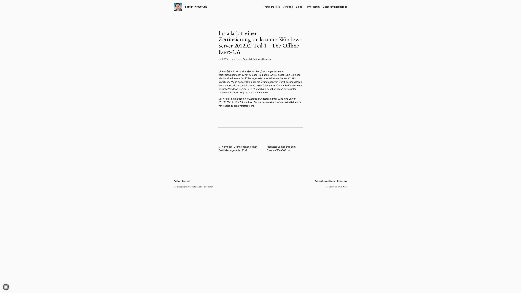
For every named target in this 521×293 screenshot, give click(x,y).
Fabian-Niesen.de (196, 6)
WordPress (342, 187)
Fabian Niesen (231, 105)
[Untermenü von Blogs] (303, 6)
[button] (6, 287)
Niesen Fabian (242, 59)
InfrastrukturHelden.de (261, 59)
